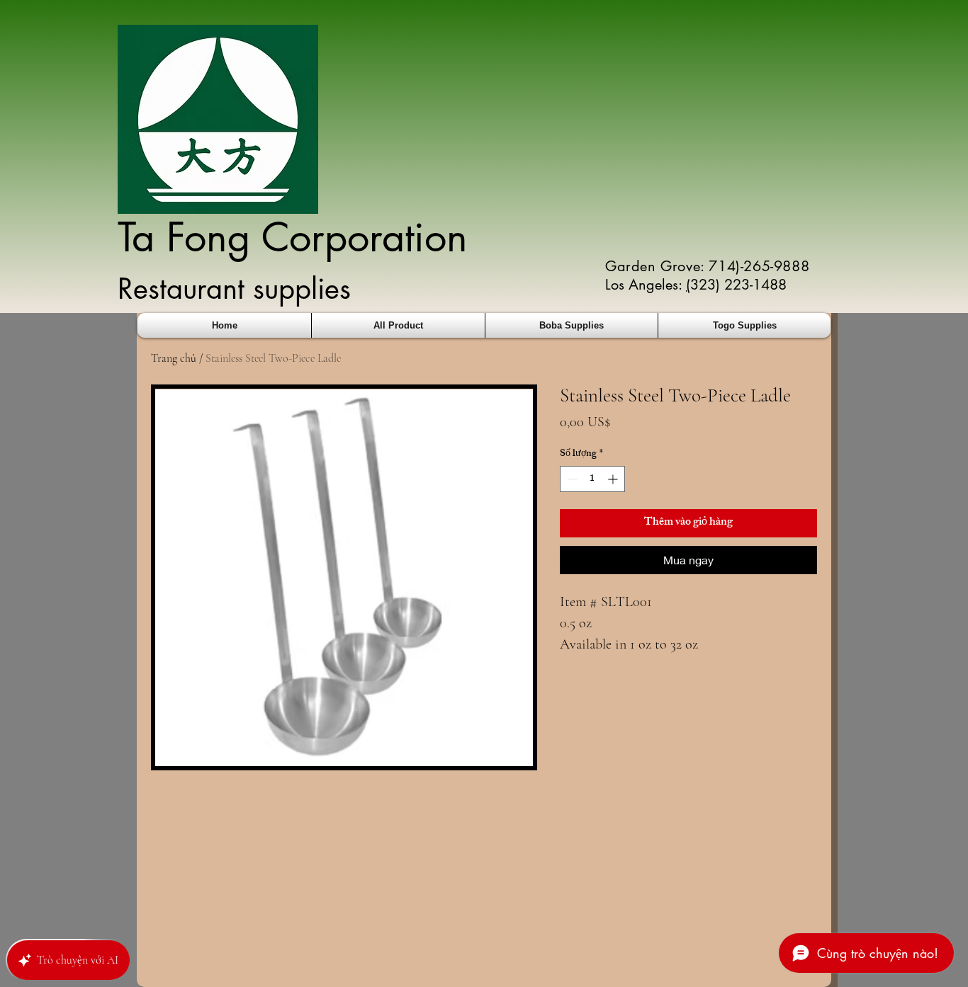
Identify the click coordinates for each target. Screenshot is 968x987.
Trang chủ (173, 358)
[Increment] (614, 479)
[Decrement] (571, 479)
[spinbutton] (592, 479)
